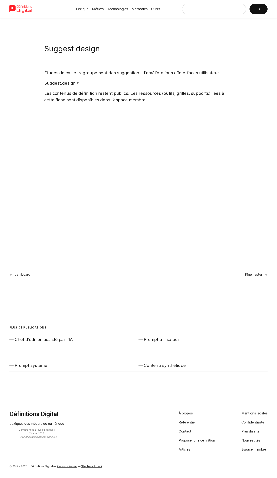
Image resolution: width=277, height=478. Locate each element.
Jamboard (22, 274)
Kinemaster (253, 274)
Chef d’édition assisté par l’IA (44, 339)
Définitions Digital (33, 414)
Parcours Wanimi (67, 466)
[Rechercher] (258, 9)
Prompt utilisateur (161, 339)
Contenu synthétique (165, 365)
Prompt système (31, 365)
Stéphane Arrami (91, 466)
